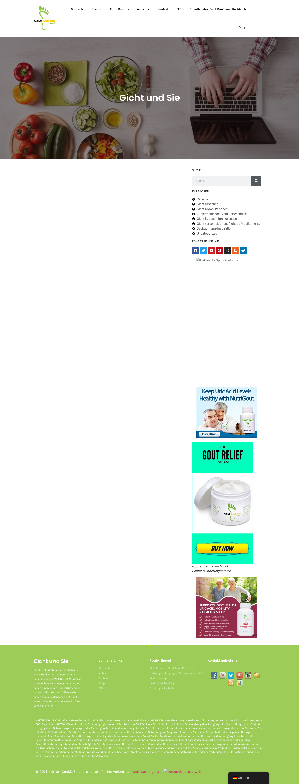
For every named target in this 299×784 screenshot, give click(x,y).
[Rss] (235, 250)
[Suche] (256, 181)
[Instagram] (227, 250)
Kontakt (163, 9)
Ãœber (141, 9)
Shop (242, 27)
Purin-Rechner (119, 9)
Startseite (77, 9)
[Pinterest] (219, 250)
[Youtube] (211, 250)
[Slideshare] (243, 250)
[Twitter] (203, 250)
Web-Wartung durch (148, 772)
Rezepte (97, 9)
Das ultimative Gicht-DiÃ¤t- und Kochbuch (218, 9)
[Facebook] (195, 250)
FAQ (178, 9)
